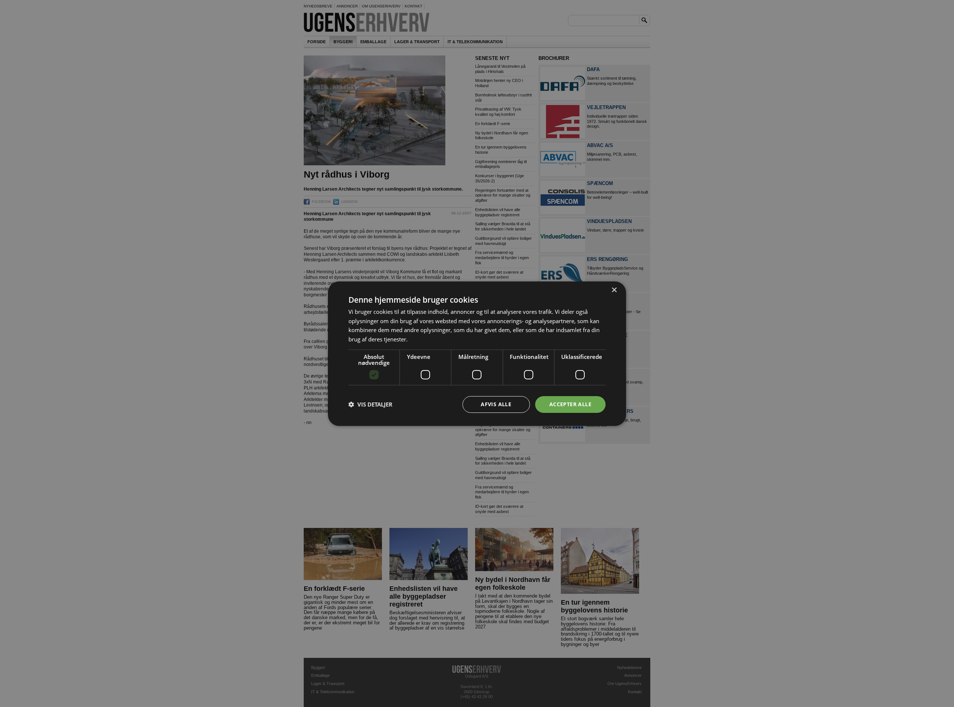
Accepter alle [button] (570, 404)
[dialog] (477, 353)
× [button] (614, 290)
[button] (370, 404)
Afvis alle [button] (496, 404)
